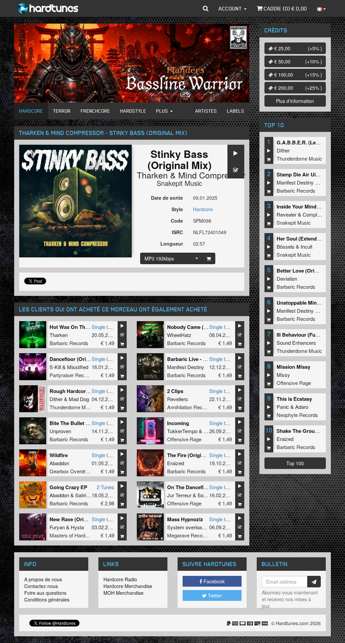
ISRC (177, 232)
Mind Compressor (211, 175)
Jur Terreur (179, 495)
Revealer (286, 214)
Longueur (171, 243)
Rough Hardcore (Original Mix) (86, 391)
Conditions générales (46, 599)
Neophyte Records (297, 414)
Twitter (214, 595)
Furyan (57, 527)
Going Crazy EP (68, 487)
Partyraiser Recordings (75, 375)
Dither (56, 398)
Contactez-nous (41, 586)
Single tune (104, 326)
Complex (312, 214)
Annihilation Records (189, 407)
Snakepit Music (179, 183)
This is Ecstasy (294, 398)
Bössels (285, 246)
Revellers (177, 398)
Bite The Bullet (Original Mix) (84, 423)
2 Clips (175, 391)
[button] (206, 8)
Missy (283, 374)
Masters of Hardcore (72, 535)
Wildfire (59, 455)
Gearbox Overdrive (71, 471)
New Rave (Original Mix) (78, 519)
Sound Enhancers (296, 342)
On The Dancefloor (189, 487)
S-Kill (55, 366)
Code (177, 220)
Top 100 (295, 463)
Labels (235, 111)
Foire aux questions (45, 592)
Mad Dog (79, 398)
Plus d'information (295, 100)
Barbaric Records (69, 342)
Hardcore (31, 111)
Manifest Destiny (185, 366)
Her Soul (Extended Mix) (305, 238)
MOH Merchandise (123, 592)
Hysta (77, 527)
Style (177, 209)
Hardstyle (133, 111)
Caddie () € (284, 8)
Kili (206, 431)
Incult (306, 246)
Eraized (175, 463)
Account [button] (231, 8)
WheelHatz (179, 334)
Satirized (84, 495)
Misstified (77, 366)
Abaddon (59, 463)
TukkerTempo (182, 431)
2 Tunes (105, 487)
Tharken (152, 175)
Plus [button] (162, 111)
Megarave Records (188, 535)
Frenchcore (95, 111)
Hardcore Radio (120, 579)
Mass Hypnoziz (185, 519)
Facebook (213, 581)
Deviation (287, 278)
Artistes (206, 111)
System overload (186, 527)
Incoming (178, 423)
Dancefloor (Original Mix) (79, 359)
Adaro (301, 406)
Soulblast (207, 495)
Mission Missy (293, 366)
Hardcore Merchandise (127, 586)
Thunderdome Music (72, 407)
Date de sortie (167, 197)
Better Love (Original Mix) (307, 270)
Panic (283, 406)
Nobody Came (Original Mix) (200, 327)
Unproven (60, 431)
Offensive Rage (184, 439)
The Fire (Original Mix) (193, 455)
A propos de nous (43, 579)
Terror (62, 111)
